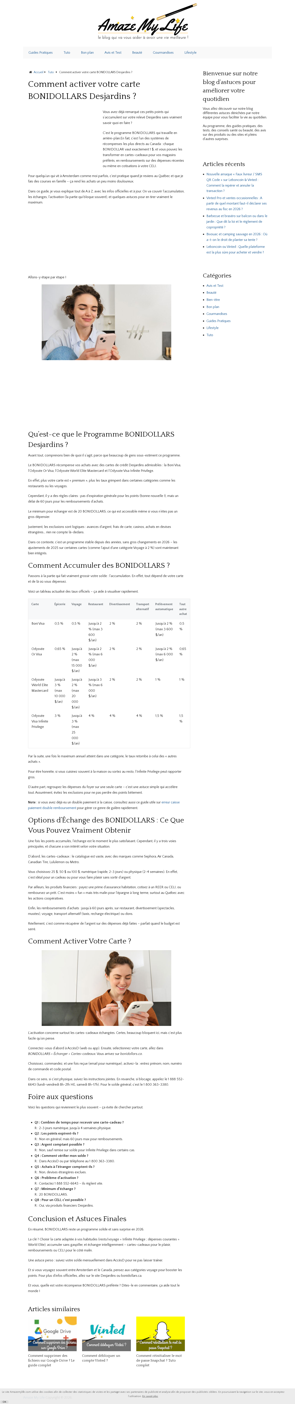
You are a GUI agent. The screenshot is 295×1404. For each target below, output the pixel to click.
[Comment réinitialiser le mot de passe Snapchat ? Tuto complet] (160, 1334)
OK (4, 1402)
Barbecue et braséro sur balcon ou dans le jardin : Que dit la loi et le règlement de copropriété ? (236, 221)
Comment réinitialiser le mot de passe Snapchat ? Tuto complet (159, 1360)
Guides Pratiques (41, 53)
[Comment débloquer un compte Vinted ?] (106, 1334)
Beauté (137, 53)
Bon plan (87, 53)
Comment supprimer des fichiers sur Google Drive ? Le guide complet (51, 1360)
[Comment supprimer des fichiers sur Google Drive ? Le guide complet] (52, 1334)
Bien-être (213, 300)
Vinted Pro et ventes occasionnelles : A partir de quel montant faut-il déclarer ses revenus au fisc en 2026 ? (236, 203)
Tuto (66, 53)
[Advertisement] (64, 139)
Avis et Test (113, 53)
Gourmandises (163, 53)
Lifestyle (190, 53)
